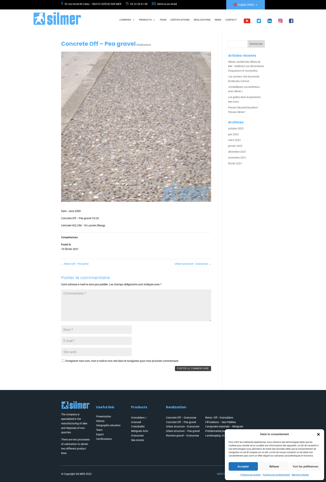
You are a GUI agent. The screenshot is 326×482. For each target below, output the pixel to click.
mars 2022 (234, 140)
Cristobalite (138, 426)
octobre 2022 (236, 128)
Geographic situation (108, 425)
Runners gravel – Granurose (182, 435)
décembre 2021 (237, 151)
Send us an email (167, 3)
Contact (231, 20)
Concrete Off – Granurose (181, 417)
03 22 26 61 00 (139, 3)
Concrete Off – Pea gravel (181, 422)
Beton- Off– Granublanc (219, 417)
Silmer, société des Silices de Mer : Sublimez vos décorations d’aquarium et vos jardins (246, 66)
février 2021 (235, 163)
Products (145, 20)
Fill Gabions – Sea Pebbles (220, 422)
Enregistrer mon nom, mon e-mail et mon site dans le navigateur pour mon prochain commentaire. (122, 360)
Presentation (103, 416)
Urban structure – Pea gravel (183, 430)
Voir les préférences (305, 466)
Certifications (180, 20)
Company (125, 20)
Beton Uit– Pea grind (74, 263)
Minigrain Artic (139, 430)
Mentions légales (300, 474)
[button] (318, 434)
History (100, 420)
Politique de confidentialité (276, 474)
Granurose (137, 435)
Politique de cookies (250, 474)
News (218, 20)
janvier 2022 (235, 145)
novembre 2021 (237, 157)
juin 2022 (233, 134)
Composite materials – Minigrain (224, 426)
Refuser (274, 466)
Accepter (243, 466)
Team (163, 20)
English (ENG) (246, 4)
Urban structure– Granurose (193, 263)
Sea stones (137, 440)
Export (100, 434)
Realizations (202, 20)
